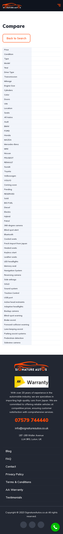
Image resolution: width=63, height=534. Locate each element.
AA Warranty (14, 489)
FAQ (8, 458)
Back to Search (16, 38)
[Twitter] (32, 524)
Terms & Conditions (18, 482)
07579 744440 (31, 420)
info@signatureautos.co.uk (31, 428)
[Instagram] (41, 524)
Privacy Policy (15, 474)
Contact (11, 466)
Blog (8, 451)
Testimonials (14, 497)
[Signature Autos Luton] (12, 5)
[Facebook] (23, 524)
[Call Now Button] (55, 527)
